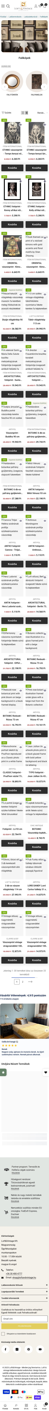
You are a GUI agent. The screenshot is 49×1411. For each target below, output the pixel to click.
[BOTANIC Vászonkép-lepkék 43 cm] (37, 812)
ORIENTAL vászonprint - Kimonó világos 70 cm (12, 265)
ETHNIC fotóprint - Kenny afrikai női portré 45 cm (12, 208)
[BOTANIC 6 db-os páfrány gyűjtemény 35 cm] (12, 472)
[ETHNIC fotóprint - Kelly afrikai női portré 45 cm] (37, 189)
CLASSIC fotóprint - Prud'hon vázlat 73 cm (12, 774)
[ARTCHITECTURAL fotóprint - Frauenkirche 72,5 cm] (37, 359)
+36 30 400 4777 (14, 1273)
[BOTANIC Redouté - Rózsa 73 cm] (37, 642)
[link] (24, 36)
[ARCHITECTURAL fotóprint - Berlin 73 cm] (37, 585)
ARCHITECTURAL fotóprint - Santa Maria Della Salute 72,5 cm (12, 378)
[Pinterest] (28, 1349)
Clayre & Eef (12, 939)
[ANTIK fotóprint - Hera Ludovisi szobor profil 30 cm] (12, 585)
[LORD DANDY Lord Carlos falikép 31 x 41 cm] (37, 868)
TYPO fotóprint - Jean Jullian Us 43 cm (37, 774)
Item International (12, 146)
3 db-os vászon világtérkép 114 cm (12, 887)
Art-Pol (12, 429)
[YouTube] (40, 1349)
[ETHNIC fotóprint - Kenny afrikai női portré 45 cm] (12, 189)
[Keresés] (8, 6)
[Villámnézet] (21, 125)
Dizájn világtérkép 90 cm (12, 321)
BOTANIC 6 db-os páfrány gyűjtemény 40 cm (36, 435)
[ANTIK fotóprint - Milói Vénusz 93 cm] (37, 472)
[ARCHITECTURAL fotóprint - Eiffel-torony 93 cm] (12, 642)
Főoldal (3, 17)
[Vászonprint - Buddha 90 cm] (12, 416)
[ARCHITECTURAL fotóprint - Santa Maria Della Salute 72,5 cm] (12, 359)
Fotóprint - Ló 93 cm (12, 829)
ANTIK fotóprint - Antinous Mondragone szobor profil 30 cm (37, 548)
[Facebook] (5, 1349)
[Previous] (4, 86)
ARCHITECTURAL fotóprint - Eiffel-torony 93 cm (12, 661)
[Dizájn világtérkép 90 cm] (12, 302)
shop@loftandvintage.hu (24, 1277)
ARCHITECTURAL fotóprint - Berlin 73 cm (36, 604)
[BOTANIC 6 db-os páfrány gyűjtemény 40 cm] (37, 416)
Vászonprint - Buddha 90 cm (12, 435)
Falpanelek (36, 95)
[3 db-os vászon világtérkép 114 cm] (12, 868)
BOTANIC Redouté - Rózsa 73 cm (36, 661)
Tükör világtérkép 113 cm (36, 321)
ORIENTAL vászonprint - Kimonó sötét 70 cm (36, 265)
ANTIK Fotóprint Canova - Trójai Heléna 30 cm (12, 548)
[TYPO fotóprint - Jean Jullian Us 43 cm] (37, 755)
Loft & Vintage (36, 316)
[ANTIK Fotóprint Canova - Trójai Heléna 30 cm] (12, 529)
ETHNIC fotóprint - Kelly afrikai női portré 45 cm (37, 208)
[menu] (3, 6)
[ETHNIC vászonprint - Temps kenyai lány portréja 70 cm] (37, 133)
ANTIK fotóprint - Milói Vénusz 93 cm (36, 491)
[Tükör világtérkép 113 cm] (37, 302)
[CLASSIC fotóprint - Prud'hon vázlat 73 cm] (12, 755)
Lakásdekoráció (30, 17)
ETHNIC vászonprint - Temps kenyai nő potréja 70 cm (12, 152)
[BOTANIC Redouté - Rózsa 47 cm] (37, 699)
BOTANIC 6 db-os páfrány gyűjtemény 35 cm (12, 491)
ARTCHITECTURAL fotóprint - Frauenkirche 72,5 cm (36, 378)
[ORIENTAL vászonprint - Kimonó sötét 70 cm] (37, 246)
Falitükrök (12, 95)
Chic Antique (36, 825)
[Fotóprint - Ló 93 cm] (12, 812)
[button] (23, 113)
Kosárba (12, 167)
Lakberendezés (15, 17)
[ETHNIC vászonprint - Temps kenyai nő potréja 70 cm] (12, 133)
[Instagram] (17, 1349)
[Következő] (30, 981)
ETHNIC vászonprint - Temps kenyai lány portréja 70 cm (36, 152)
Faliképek (44, 17)
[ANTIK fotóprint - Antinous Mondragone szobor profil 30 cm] (37, 529)
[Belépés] (35, 6)
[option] (12, 84)
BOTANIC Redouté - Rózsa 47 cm (36, 718)
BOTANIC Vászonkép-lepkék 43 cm (37, 831)
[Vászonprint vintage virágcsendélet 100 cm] (12, 925)
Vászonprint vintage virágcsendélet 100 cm (12, 944)
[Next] (44, 86)
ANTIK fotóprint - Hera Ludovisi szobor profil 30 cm (12, 604)
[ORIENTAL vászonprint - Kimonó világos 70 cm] (12, 246)
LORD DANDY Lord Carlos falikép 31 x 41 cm (37, 887)
